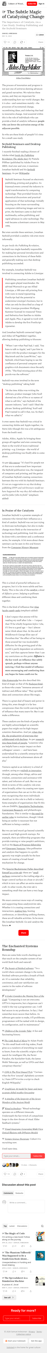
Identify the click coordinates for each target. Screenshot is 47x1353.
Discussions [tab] (22, 1226)
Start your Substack (17, 1341)
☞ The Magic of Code (13, 1233)
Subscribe (32, 4)
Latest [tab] (12, 1226)
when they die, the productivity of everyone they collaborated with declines (22, 735)
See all (7, 1297)
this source (14, 462)
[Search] (42, 1226)
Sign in (41, 4)
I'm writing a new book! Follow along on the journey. (16, 1238)
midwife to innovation (31, 770)
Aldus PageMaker (23, 78)
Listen (41, 35)
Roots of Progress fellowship (27, 845)
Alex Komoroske (10, 680)
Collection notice (23, 1334)
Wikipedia (24, 173)
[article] (23, 1240)
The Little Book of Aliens (15, 1041)
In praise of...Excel (10, 1284)
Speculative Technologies (31, 806)
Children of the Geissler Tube (18, 1031)
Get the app (36, 1341)
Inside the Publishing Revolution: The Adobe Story (18, 157)
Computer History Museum (24, 547)
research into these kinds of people (23, 741)
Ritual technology (13, 1108)
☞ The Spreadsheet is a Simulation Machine (15, 1279)
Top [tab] (5, 1226)
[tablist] (13, 1193)
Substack (10, 1347)
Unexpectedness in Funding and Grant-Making (16, 1263)
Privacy (32, 1331)
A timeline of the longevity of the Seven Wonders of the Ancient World (21, 1100)
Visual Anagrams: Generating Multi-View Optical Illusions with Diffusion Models (22, 1130)
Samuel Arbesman (9, 33)
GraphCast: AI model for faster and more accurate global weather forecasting (22, 1090)
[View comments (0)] (14, 42)
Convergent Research (12, 810)
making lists (21, 911)
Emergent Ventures (15, 848)
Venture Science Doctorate (17, 1139)
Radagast (33, 684)
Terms (39, 1331)
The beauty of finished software (19, 968)
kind (40, 684)
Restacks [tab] (19, 1193)
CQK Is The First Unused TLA (18, 1072)
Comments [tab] (8, 1193)
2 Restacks (33, 1165)
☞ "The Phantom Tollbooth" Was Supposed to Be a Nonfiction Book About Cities (16, 1255)
